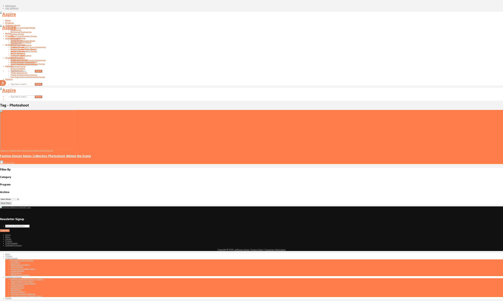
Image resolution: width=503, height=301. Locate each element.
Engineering (15, 43)
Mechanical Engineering (20, 32)
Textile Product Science (20, 56)
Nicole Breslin (9, 163)
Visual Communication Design (23, 36)
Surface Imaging (17, 69)
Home (7, 235)
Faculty (8, 239)
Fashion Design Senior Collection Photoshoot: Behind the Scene (45, 156)
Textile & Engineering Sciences (23, 75)
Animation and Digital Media (22, 28)
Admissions (10, 6)
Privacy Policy (256, 250)
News (8, 20)
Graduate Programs (15, 58)
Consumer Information (275, 250)
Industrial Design (17, 51)
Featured (49, 151)
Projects (9, 23)
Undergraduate (12, 38)
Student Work (20, 151)
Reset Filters (6, 203)
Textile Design (16, 53)
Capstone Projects (7, 151)
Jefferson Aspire (241, 250)
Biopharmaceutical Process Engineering (28, 47)
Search (38, 71)
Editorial (42, 151)
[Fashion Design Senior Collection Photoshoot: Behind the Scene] (37, 148)
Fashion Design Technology (22, 62)
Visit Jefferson (11, 8)
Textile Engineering (18, 73)
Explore (9, 79)
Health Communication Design (23, 64)
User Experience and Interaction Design (27, 77)
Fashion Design (17, 34)
